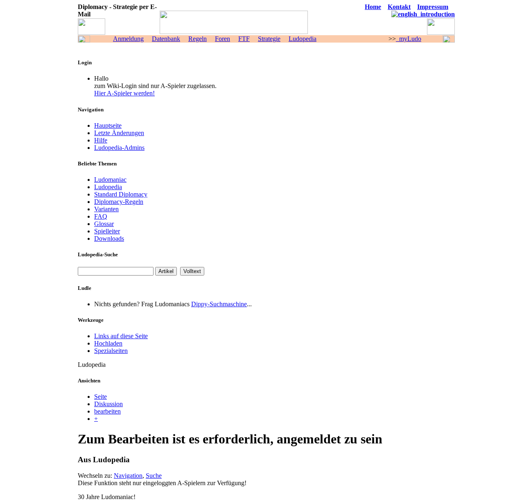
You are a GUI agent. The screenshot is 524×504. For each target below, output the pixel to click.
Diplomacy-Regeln (118, 201)
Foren (222, 38)
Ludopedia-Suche (98, 254)
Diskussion (108, 403)
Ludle (84, 288)
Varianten (106, 209)
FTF (244, 38)
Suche (154, 475)
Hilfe (100, 140)
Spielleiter (107, 231)
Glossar (104, 223)
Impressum (432, 6)
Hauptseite (108, 125)
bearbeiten (107, 411)
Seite (100, 396)
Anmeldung (128, 38)
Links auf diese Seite (121, 335)
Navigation (128, 475)
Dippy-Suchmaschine (219, 304)
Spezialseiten (111, 350)
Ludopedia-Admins (119, 147)
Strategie (269, 38)
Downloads (109, 238)
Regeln (197, 38)
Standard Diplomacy (120, 194)
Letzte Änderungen (119, 132)
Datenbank (166, 38)
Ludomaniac (110, 179)
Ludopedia (302, 38)
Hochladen (108, 343)
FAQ (100, 216)
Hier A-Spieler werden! (124, 93)
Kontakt (399, 6)
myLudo (408, 38)
